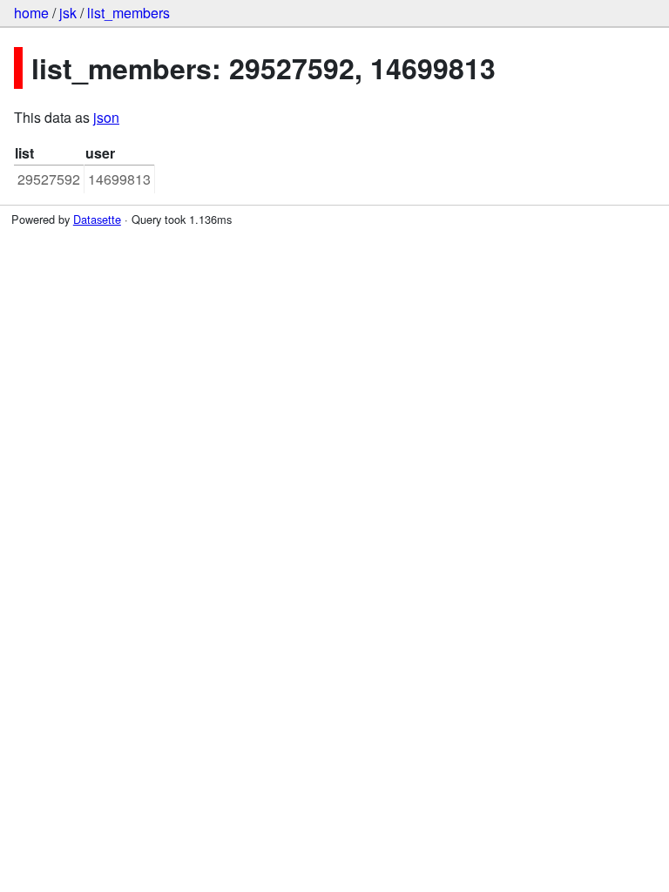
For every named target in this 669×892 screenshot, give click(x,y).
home (31, 13)
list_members (128, 13)
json (106, 117)
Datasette (97, 219)
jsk (68, 13)
